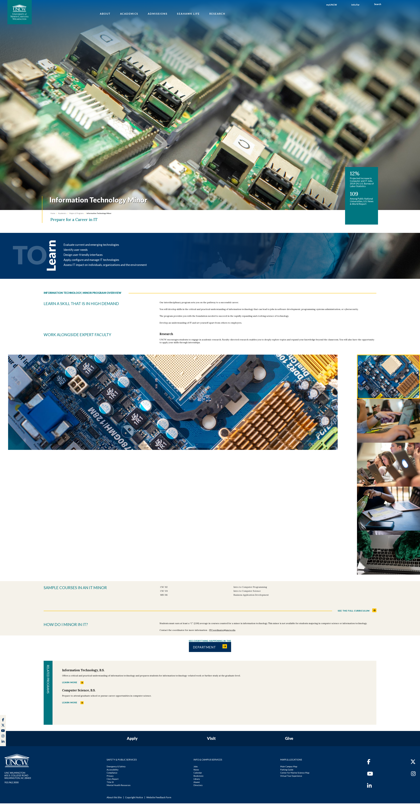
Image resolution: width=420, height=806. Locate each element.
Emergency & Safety (116, 766)
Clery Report (113, 779)
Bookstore (198, 776)
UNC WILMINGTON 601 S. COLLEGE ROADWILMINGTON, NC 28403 (17, 775)
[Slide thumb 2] (388, 421)
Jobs (195, 766)
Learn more (69, 682)
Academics (129, 13)
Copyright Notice (134, 797)
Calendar (197, 772)
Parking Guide (286, 769)
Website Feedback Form (158, 797)
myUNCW (331, 4)
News (196, 769)
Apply (132, 738)
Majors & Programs (76, 213)
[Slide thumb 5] (388, 553)
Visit (211, 738)
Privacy (110, 776)
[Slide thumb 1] (388, 377)
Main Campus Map (288, 766)
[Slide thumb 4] (388, 509)
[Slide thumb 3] (388, 465)
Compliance (112, 772)
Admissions (158, 13)
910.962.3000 (11, 782)
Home (52, 213)
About (105, 13)
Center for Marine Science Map (294, 772)
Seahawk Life (188, 13)
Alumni (196, 782)
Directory (198, 785)
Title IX (110, 782)
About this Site (114, 797)
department (204, 647)
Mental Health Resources (118, 785)
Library (196, 779)
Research (217, 13)
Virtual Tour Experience (291, 776)
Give (289, 738)
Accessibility (112, 769)
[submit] (383, 4)
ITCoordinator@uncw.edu (222, 630)
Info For (355, 4)
